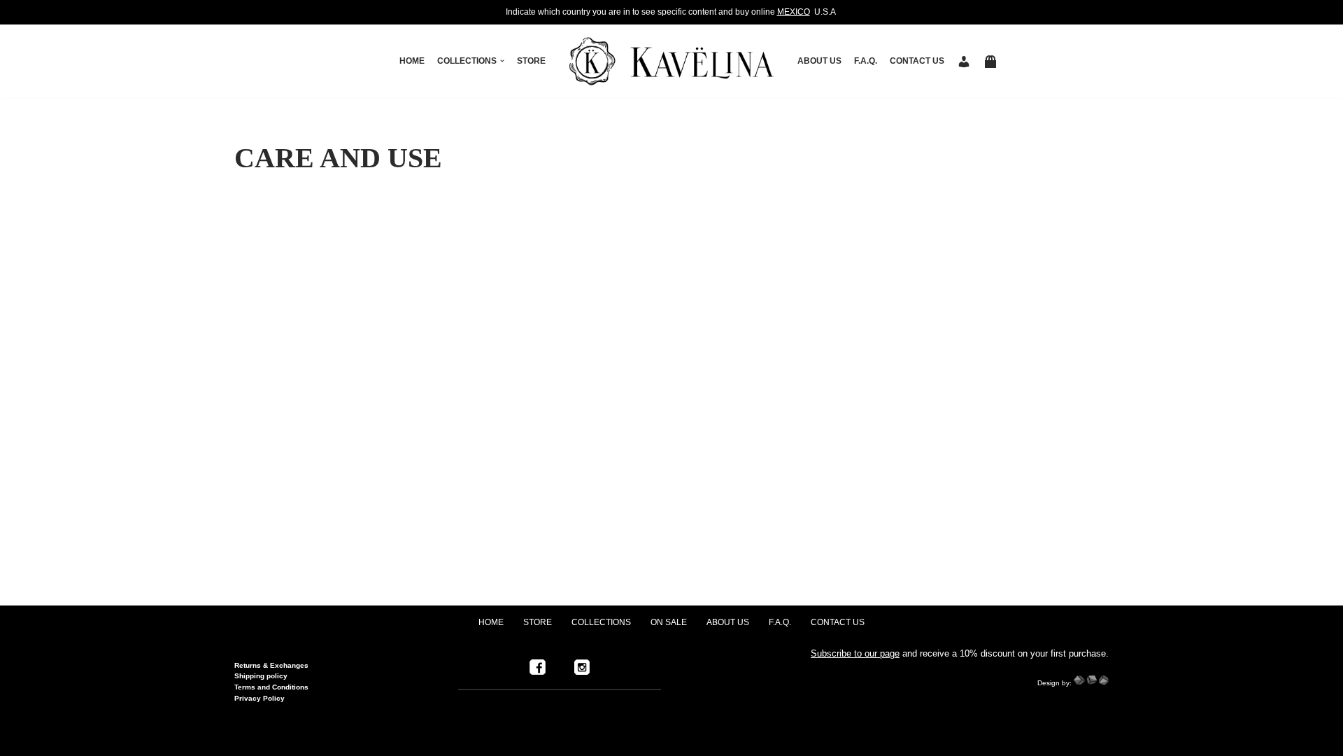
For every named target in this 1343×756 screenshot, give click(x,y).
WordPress (365, 739)
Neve (248, 739)
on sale (669, 622)
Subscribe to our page (855, 653)
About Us (819, 61)
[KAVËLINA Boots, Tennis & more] (671, 61)
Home (412, 61)
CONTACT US (917, 61)
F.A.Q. (865, 61)
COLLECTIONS (601, 622)
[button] (502, 61)
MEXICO (793, 12)
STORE (531, 61)
